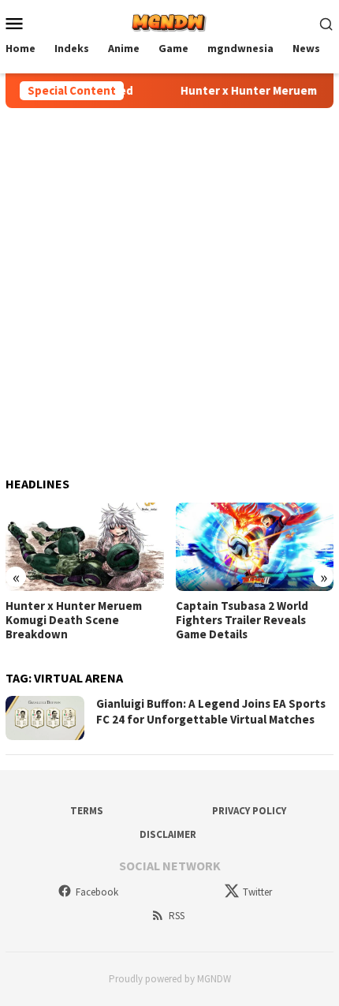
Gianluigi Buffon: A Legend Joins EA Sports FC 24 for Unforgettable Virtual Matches (211, 711)
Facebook (97, 892)
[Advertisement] (169, 285)
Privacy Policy (249, 810)
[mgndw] (169, 21)
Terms (86, 810)
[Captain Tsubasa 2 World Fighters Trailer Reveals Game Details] (255, 547)
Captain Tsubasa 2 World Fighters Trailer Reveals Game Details (242, 620)
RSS (176, 915)
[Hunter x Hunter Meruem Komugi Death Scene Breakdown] (85, 547)
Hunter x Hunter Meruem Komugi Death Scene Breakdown (74, 620)
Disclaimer (168, 834)
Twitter (257, 892)
